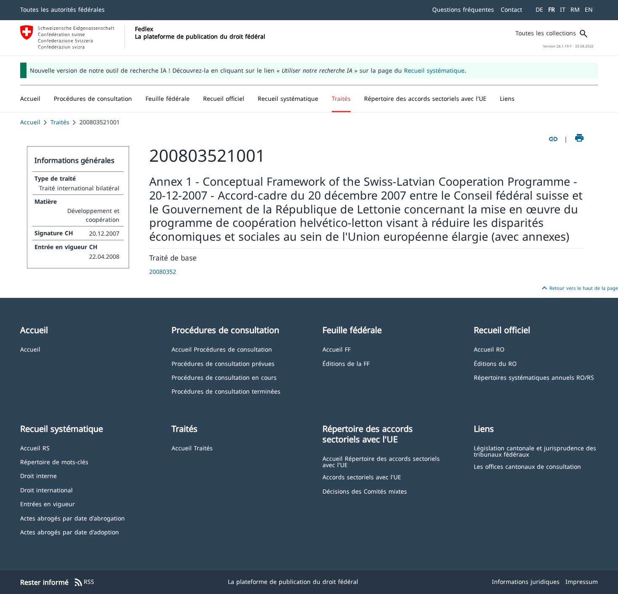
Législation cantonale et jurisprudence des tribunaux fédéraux (535, 451)
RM (575, 9)
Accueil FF (336, 348)
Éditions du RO (495, 363)
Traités (59, 122)
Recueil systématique (434, 70)
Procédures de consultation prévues (223, 363)
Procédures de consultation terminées (226, 390)
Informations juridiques (526, 582)
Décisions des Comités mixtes (364, 490)
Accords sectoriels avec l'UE (361, 476)
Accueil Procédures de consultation (222, 348)
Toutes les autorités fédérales (62, 9)
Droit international (46, 489)
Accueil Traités (192, 447)
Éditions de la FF (346, 363)
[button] (93, 98)
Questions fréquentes (463, 9)
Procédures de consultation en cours (224, 377)
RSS (84, 582)
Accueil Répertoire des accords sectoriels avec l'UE (381, 461)
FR (551, 9)
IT (562, 9)
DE (539, 9)
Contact (511, 9)
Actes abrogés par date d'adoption (69, 531)
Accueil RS (35, 447)
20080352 (162, 272)
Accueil (30, 122)
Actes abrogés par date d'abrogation (72, 517)
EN (589, 9)
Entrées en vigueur (47, 503)
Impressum (581, 582)
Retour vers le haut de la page (578, 288)
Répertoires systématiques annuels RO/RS (534, 377)
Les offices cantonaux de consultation (527, 466)
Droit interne (38, 475)
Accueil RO (489, 348)
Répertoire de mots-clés (54, 461)
